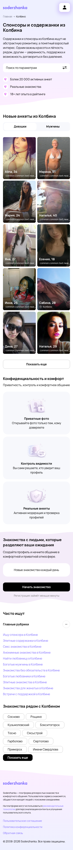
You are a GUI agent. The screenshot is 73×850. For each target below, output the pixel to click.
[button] (13, 716)
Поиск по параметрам (21, 68)
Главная (7, 16)
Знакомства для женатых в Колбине (28, 688)
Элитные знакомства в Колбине (25, 682)
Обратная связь (13, 833)
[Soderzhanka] (15, 7)
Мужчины (53, 126)
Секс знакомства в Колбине (22, 647)
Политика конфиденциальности (22, 827)
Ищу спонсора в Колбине (20, 635)
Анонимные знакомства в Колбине (27, 652)
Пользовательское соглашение (22, 821)
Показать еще (36, 364)
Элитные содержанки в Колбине (25, 641)
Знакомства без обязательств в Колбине (31, 670)
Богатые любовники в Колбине (24, 676)
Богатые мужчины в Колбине (23, 664)
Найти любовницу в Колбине (22, 658)
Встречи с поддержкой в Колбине (26, 694)
